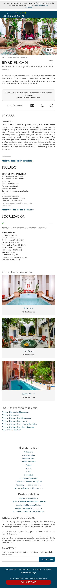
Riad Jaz (28, 308)
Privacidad (28, 475)
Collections (28, 452)
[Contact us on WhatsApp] (51, 106)
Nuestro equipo (28, 455)
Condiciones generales (28, 478)
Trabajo (29, 465)
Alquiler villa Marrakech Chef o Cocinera (28, 511)
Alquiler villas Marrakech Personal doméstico (19, 424)
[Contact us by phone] (42, 106)
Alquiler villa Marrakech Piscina (28, 505)
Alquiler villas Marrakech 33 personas (16, 418)
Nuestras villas (13, 57)
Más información (41, 5)
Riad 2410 (28, 393)
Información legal (28, 572)
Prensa (28, 468)
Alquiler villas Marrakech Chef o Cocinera (18, 427)
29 (51, 50)
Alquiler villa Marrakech (28, 498)
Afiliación (48, 569)
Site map (37, 569)
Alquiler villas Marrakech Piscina (14, 421)
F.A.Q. (28, 471)
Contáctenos (10, 569)
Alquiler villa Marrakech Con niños (28, 508)
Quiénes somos (28, 458)
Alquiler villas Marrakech (11, 430)
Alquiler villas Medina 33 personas (15, 412)
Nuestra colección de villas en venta (29, 488)
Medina (24, 57)
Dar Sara (29, 351)
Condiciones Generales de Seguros (28, 481)
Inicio (4, 57)
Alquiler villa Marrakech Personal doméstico (28, 502)
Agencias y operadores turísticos (28, 485)
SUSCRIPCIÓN (47, 559)
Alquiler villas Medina (10, 415)
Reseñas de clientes (28, 462)
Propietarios (24, 569)
